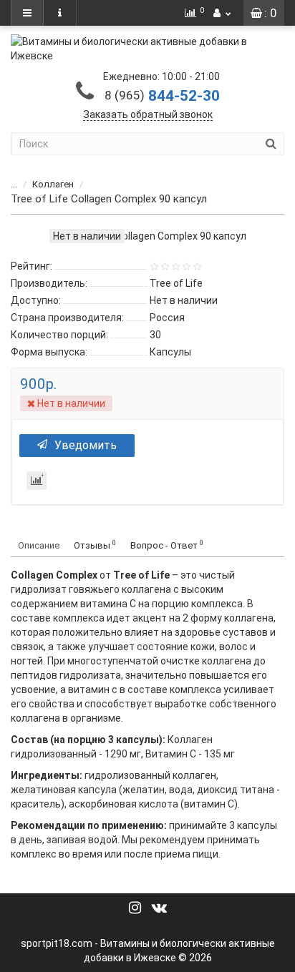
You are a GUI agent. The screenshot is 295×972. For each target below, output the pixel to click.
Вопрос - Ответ (166, 545)
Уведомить (85, 445)
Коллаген (53, 184)
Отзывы (95, 545)
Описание (38, 545)
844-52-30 (162, 95)
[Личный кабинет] (222, 13)
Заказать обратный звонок (148, 114)
